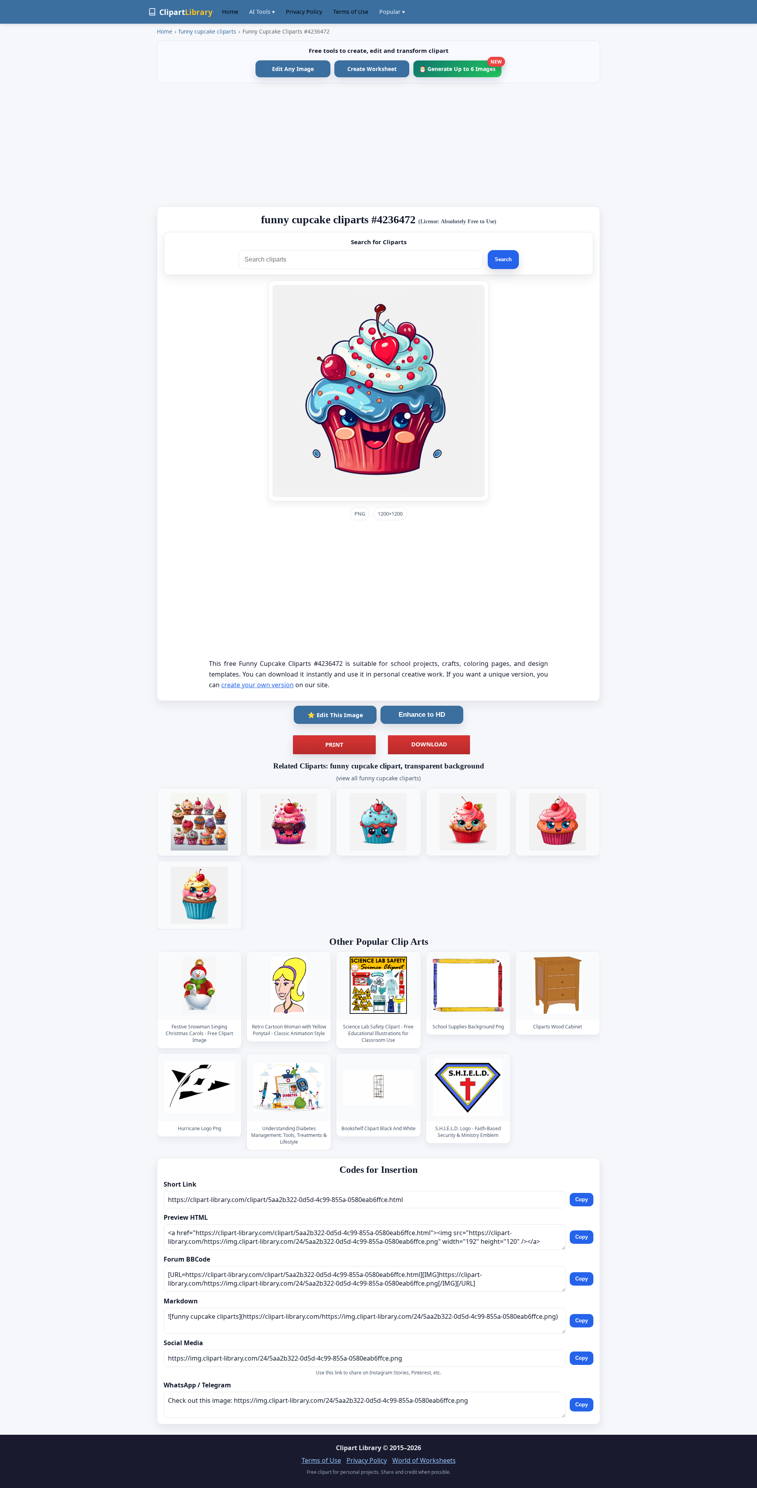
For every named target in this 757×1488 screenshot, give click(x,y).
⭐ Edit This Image (335, 715)
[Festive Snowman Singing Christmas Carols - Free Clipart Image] (199, 985)
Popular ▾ (392, 11)
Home (230, 11)
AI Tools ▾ (262, 11)
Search (503, 259)
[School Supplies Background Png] (468, 985)
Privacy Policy (304, 11)
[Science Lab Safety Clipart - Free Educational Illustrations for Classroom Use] (378, 985)
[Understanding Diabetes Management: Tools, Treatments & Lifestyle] (289, 1087)
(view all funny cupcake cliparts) (378, 778)
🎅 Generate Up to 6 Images (460, 66)
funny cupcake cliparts (207, 31)
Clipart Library (358, 1447)
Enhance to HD (422, 714)
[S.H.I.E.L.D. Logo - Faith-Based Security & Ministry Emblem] (468, 1087)
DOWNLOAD (429, 744)
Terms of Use (350, 11)
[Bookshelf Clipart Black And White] (378, 1087)
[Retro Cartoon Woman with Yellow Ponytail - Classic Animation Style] (289, 985)
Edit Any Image (293, 69)
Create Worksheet (372, 69)
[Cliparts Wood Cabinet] (557, 985)
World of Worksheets (424, 1460)
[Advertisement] (378, 145)
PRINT (334, 744)
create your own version (257, 684)
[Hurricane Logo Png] (199, 1087)
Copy (581, 1199)
